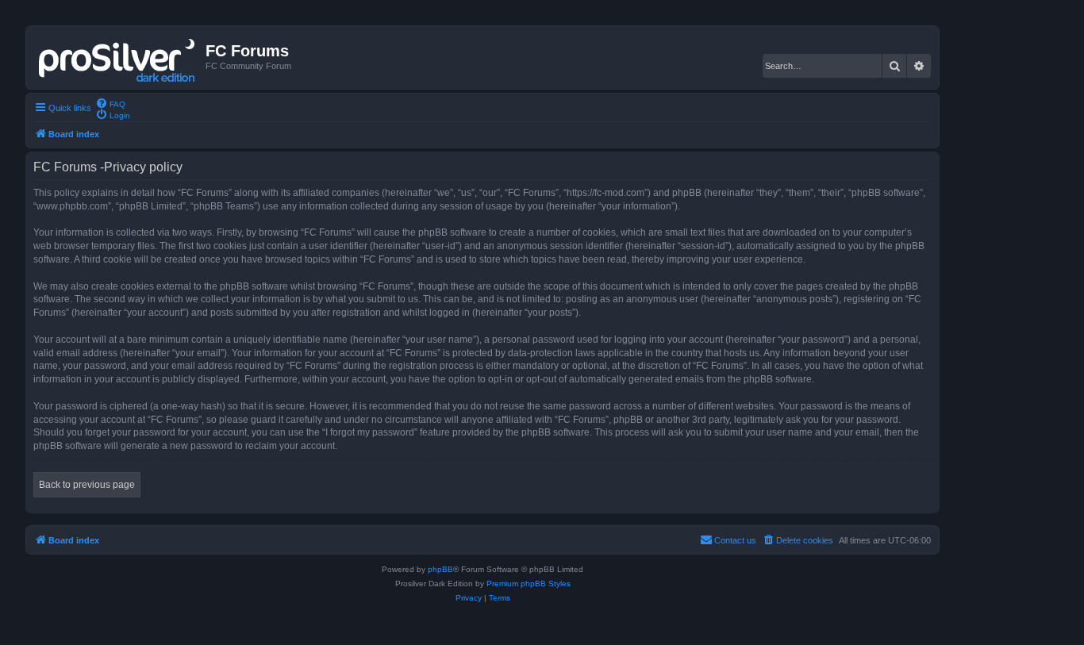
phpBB (440, 569)
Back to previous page (87, 484)
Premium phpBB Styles (528, 583)
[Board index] (118, 57)
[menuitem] (110, 103)
